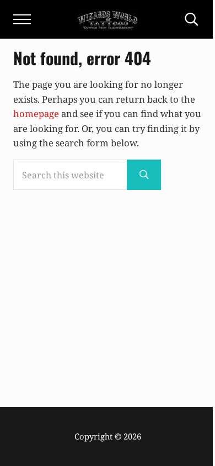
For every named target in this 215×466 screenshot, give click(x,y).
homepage (36, 113)
